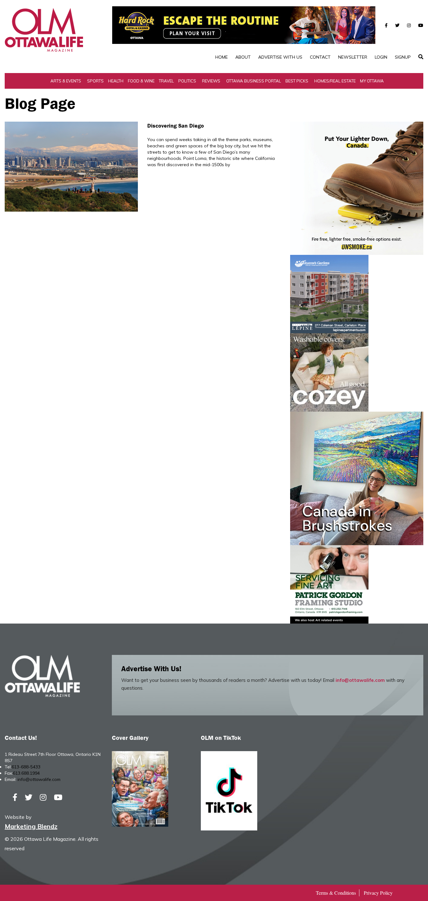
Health (115, 80)
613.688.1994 (26, 773)
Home (221, 57)
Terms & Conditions (336, 892)
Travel (166, 80)
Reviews (211, 80)
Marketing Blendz (31, 826)
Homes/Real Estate (335, 80)
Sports (95, 80)
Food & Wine (141, 80)
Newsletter (352, 57)
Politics (187, 80)
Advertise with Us (280, 57)
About (243, 57)
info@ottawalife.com (360, 680)
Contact (320, 57)
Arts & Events (65, 80)
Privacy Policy (378, 892)
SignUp (403, 57)
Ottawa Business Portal (253, 80)
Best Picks (296, 80)
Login (381, 57)
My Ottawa (372, 80)
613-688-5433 (26, 767)
